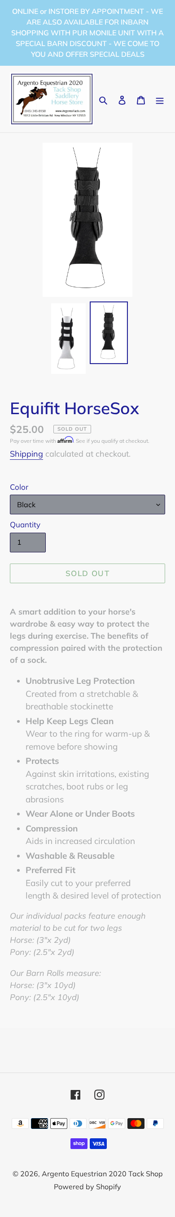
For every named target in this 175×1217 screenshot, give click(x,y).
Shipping (26, 454)
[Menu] (159, 99)
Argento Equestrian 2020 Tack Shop (102, 1173)
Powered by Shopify (87, 1186)
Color (19, 487)
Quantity (25, 524)
